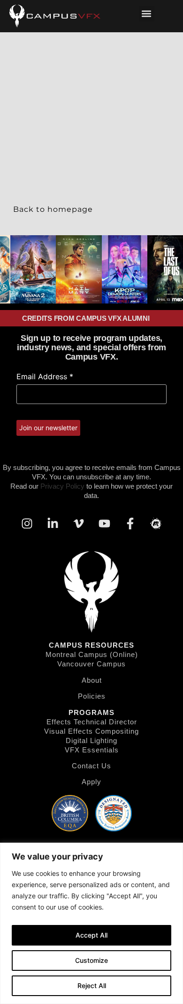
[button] (146, 14)
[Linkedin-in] (53, 523)
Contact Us (91, 766)
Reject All (91, 986)
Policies (92, 696)
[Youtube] (104, 523)
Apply (91, 782)
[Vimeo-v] (79, 523)
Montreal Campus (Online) (92, 654)
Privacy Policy (62, 486)
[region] (91, 923)
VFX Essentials (92, 750)
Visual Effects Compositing (91, 731)
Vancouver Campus (91, 664)
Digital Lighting (91, 740)
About (92, 680)
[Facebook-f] (130, 523)
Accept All (91, 935)
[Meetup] (156, 523)
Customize (91, 960)
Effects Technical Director (91, 722)
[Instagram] (27, 523)
